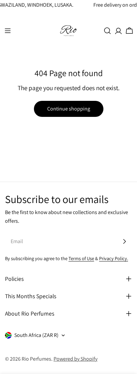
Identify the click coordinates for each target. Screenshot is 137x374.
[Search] (107, 30)
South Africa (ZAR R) (36, 335)
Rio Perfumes (36, 358)
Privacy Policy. (113, 258)
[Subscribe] (124, 241)
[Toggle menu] (7, 30)
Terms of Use (81, 258)
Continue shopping (68, 108)
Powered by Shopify (75, 358)
